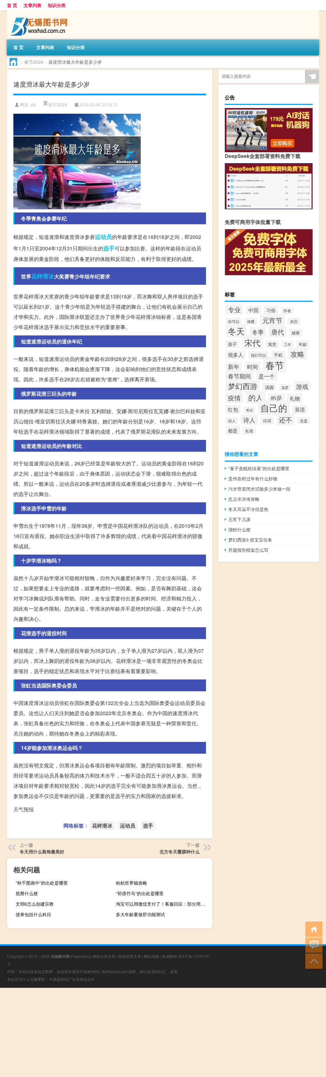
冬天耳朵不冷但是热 (248, 509)
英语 (300, 409)
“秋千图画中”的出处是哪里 (42, 883)
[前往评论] (312, 944)
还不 (285, 419)
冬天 (236, 331)
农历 (294, 321)
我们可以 (258, 355)
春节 (275, 364)
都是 (232, 430)
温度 (284, 387)
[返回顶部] (312, 960)
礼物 (295, 398)
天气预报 (23, 809)
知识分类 (57, 5)
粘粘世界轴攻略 (131, 883)
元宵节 (272, 320)
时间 (252, 366)
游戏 (302, 386)
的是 (276, 398)
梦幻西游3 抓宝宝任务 (250, 539)
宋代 (252, 342)
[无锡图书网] (40, 12)
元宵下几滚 (239, 519)
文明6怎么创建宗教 (35, 904)
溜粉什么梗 (239, 529)
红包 (233, 409)
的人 (255, 397)
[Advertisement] (163, 1032)
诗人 (249, 419)
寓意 (272, 344)
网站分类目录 (103, 956)
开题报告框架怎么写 (248, 550)
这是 (304, 420)
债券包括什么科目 (33, 914)
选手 (109, 248)
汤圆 (269, 387)
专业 (234, 309)
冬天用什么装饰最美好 (42, 851)
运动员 (103, 237)
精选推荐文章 (129, 956)
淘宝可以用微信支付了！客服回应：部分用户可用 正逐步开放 (163, 904)
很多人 (235, 354)
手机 (278, 355)
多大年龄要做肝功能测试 (140, 914)
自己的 (273, 407)
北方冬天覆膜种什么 (179, 851)
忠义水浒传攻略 (243, 499)
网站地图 (151, 956)
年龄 (303, 344)
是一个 (267, 376)
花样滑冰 (42, 276)
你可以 (233, 321)
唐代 (277, 331)
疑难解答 (169, 956)
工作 (287, 344)
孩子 (232, 344)
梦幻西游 (242, 386)
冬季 (258, 332)
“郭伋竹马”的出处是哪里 (140, 893)
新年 (233, 366)
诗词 (267, 421)
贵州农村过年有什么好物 (252, 478)
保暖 (251, 321)
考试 (249, 410)
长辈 (249, 431)
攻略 (297, 354)
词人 (232, 420)
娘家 (296, 333)
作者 (287, 310)
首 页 (12, 5)
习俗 (271, 309)
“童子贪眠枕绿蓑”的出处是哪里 (258, 468)
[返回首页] (312, 929)
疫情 (234, 397)
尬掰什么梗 (27, 893)
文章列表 (32, 5)
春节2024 (33, 62)
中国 (253, 309)
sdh (33, 105)
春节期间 (239, 376)
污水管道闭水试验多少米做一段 (259, 488)
